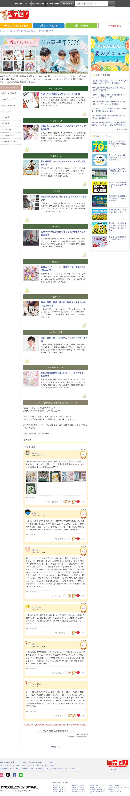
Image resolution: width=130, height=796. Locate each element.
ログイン (27, 4)
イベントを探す (50, 26)
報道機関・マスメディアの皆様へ (49, 768)
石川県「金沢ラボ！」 (60, 791)
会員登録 (18, 4)
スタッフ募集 (69, 768)
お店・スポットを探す (17, 26)
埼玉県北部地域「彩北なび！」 (97, 792)
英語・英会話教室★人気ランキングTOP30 (60, 94)
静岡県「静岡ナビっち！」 (98, 785)
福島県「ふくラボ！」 (60, 787)
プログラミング (8, 99)
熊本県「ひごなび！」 (79, 785)
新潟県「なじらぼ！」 (79, 787)
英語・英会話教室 (9, 93)
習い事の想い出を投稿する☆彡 (55, 731)
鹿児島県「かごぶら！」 (79, 791)
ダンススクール (8, 105)
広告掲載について (7, 768)
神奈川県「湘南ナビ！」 (97, 789)
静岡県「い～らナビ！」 (116, 789)
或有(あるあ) (35, 453)
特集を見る (116, 26)
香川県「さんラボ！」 (79, 789)
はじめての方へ (38, 4)
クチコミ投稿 (66, 4)
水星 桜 (33, 550)
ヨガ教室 (5, 117)
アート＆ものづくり (10, 141)
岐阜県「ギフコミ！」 (97, 787)
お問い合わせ (37, 765)
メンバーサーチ (52, 4)
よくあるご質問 (19, 765)
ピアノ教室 (6, 111)
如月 (33, 644)
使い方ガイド (5, 765)
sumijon (34, 513)
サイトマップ (50, 765)
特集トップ (55, 747)
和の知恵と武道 (8, 135)
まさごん (34, 607)
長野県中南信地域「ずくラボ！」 (118, 787)
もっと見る (123, 129)
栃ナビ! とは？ (119, 769)
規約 (28, 765)
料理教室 (5, 123)
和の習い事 (6, 129)
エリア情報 (83, 26)
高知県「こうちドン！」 (116, 791)
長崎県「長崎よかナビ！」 (116, 785)
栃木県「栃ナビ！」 (59, 785)
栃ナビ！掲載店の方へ (25, 768)
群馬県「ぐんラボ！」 (60, 789)
